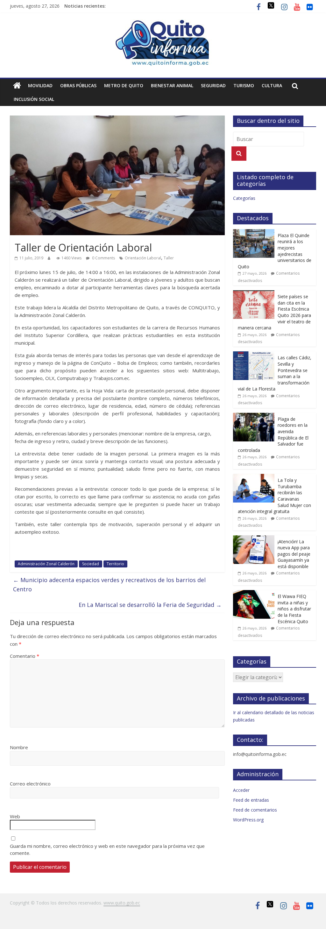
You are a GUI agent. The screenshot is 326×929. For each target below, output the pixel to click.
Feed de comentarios (255, 810)
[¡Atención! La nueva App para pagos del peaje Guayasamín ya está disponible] (253, 539)
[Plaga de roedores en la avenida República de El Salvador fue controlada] (253, 416)
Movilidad (40, 85)
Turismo (243, 85)
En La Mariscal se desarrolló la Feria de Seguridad (150, 605)
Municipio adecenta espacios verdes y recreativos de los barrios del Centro (109, 584)
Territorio (115, 564)
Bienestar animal (172, 85)
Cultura (272, 85)
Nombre (19, 747)
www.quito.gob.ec (121, 903)
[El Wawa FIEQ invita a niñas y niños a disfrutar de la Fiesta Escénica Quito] (253, 593)
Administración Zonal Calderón (46, 564)
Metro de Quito (123, 85)
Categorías (244, 198)
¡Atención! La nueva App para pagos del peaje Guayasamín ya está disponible (294, 553)
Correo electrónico (30, 783)
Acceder (241, 790)
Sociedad (90, 564)
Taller (169, 258)
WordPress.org (248, 820)
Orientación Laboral (143, 258)
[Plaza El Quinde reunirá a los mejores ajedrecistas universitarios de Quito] (253, 232)
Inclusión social (34, 99)
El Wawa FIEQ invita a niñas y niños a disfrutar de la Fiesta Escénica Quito (294, 608)
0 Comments (103, 258)
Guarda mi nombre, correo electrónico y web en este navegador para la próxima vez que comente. (107, 849)
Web (15, 816)
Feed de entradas (251, 800)
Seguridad (213, 85)
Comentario (24, 656)
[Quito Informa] (163, 22)
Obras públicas (78, 85)
